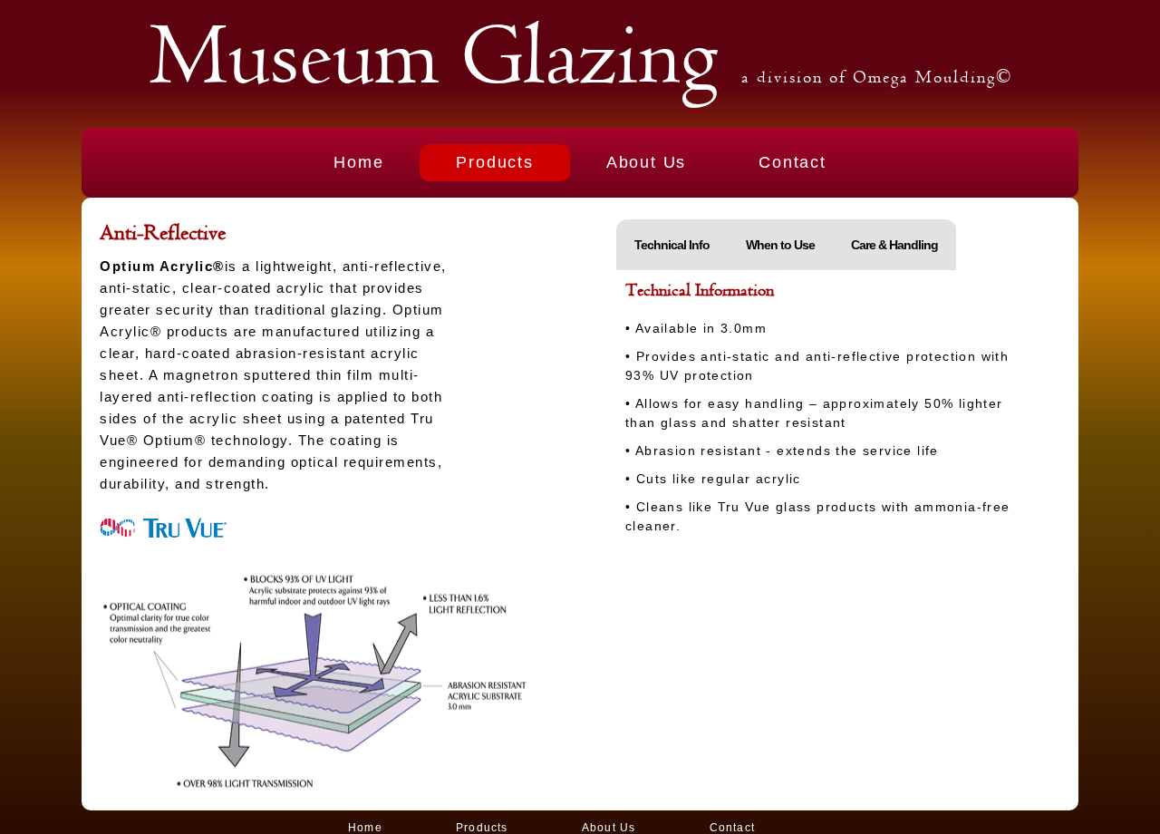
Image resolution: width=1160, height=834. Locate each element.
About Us (646, 162)
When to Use (780, 245)
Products (494, 162)
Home (358, 162)
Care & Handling (894, 245)
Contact (792, 162)
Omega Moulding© (932, 77)
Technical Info (672, 245)
